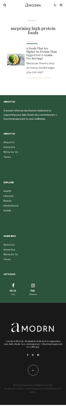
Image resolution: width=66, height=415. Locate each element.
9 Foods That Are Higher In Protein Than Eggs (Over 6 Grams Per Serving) (41, 53)
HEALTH (31, 41)
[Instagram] (32, 355)
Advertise (9, 147)
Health (7, 191)
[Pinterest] (38, 355)
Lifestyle (9, 196)
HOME (7, 210)
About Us (9, 142)
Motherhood (11, 205)
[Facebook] (27, 355)
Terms (7, 157)
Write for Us (11, 152)
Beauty (8, 200)
